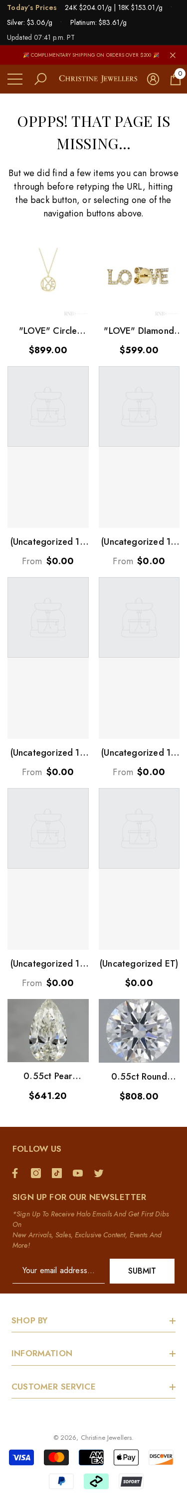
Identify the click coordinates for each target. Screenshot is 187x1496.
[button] (40, 79)
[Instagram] (38, 1173)
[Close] (173, 55)
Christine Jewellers (106, 1437)
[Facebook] (17, 1173)
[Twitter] (101, 1173)
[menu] (14, 79)
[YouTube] (80, 1173)
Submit (142, 1271)
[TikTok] (59, 1173)
